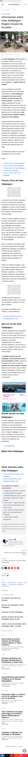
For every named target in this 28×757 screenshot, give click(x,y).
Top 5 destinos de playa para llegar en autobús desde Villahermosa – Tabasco (12, 715)
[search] (25, 5)
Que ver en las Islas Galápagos (13, 165)
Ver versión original (19, 746)
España (3, 635)
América (8, 9)
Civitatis (6, 491)
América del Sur (12, 582)
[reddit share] (12, 568)
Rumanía (4, 728)
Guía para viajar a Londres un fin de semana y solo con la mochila (13, 696)
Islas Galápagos (6, 10)
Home (3, 9)
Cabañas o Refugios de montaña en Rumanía (12, 733)
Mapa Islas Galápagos (10, 170)
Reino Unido (5, 690)
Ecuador (14, 9)
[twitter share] (6, 568)
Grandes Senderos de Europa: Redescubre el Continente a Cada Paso (12, 660)
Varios (3, 654)
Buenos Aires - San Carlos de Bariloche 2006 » (15, 553)
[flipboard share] (18, 568)
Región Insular (5, 586)
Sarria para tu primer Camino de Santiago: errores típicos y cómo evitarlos (12, 642)
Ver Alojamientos (9, 446)
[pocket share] (15, 568)
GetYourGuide (8, 495)
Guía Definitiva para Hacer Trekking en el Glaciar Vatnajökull (13, 679)
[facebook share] (3, 568)
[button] (10, 1)
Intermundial (8, 502)
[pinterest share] (9, 568)
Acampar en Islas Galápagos (12, 612)
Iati (5, 510)
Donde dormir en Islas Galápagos (14, 168)
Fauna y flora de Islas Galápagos (14, 163)
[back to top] (24, 751)
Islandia (4, 673)
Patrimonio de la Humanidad (16, 584)
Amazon (6, 517)
